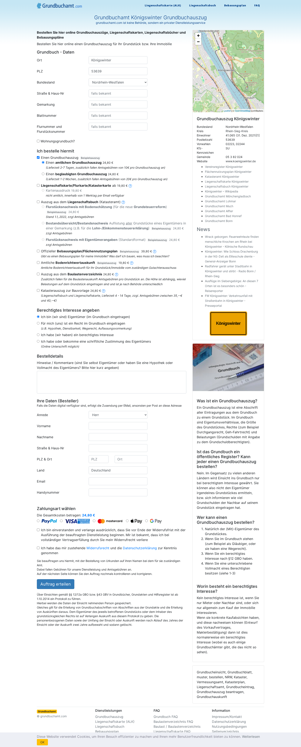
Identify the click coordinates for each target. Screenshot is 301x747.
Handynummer (48, 492)
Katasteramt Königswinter (222, 176)
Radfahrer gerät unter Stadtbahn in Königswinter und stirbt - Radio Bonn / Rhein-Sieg (230, 271)
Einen (79, 162)
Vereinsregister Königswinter (224, 166)
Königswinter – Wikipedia (221, 191)
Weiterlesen (251, 736)
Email (41, 481)
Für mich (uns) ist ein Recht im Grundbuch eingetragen (83, 323)
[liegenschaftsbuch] (123, 202)
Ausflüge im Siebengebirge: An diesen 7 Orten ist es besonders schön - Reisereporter (231, 286)
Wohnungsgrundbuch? (58, 141)
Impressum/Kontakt (227, 717)
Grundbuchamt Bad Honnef (223, 216)
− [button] (198, 41)
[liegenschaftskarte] (130, 185)
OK (42, 742)
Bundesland (46, 82)
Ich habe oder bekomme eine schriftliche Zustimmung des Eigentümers (96, 341)
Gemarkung (46, 104)
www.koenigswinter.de (241, 161)
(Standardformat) (113, 240)
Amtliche (85, 263)
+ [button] (198, 35)
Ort (39, 60)
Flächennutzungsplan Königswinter (228, 171)
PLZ (40, 71)
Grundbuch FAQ (166, 717)
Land (40, 470)
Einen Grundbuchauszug (70, 158)
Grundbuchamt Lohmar (220, 201)
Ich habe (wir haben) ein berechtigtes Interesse (77, 335)
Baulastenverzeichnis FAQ (173, 722)
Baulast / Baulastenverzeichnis (177, 726)
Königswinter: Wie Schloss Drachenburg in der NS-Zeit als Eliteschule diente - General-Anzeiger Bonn (231, 256)
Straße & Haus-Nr (50, 93)
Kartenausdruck (64, 190)
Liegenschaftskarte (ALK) (163, 5)
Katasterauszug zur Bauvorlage (71, 290)
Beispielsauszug (90, 157)
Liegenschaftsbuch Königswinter (226, 186)
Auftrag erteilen (55, 584)
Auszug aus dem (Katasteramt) (81, 202)
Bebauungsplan (235, 5)
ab (84, 185)
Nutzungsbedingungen (229, 726)
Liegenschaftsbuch (202, 5)
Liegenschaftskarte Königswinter (227, 181)
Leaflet (227, 110)
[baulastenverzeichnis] (116, 274)
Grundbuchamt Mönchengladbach (228, 196)
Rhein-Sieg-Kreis (237, 131)
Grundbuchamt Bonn (219, 221)
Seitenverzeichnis (225, 731)
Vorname (44, 426)
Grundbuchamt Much (219, 206)
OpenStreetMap (242, 110)
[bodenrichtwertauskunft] (131, 263)
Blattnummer (47, 115)
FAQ (257, 5)
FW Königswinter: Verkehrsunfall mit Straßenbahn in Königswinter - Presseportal (228, 300)
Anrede (42, 415)
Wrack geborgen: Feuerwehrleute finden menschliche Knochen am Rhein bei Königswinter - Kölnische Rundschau (232, 241)
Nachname (45, 437)
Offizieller (96, 251)
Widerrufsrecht (97, 548)
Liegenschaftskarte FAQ (172, 731)
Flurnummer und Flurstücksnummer (51, 129)
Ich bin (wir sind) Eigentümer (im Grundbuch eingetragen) (85, 317)
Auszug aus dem (77, 274)
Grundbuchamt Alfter (219, 211)
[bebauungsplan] (154, 251)
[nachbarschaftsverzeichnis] (103, 290)
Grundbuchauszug (109, 717)
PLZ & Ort (44, 459)
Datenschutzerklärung (140, 548)
